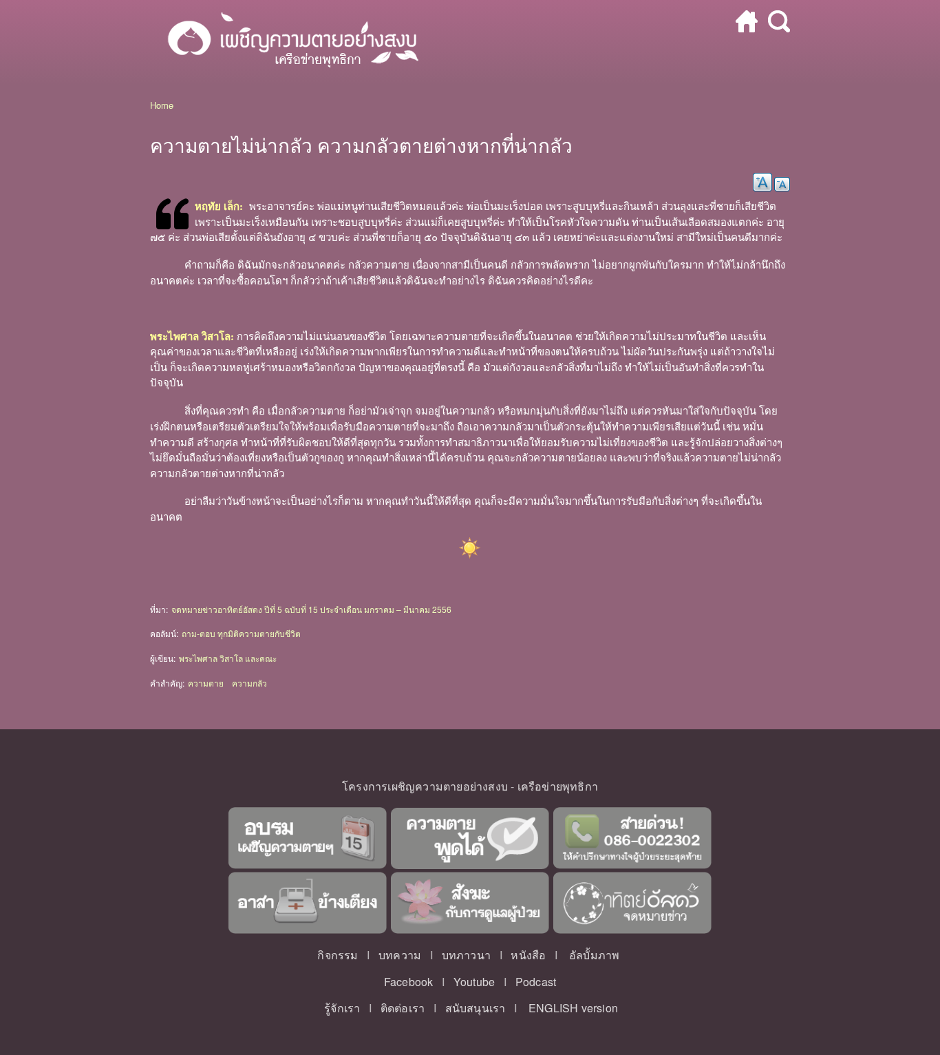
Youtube (474, 982)
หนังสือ (528, 955)
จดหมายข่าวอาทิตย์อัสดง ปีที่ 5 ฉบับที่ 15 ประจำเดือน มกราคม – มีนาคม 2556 (311, 609)
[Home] (286, 42)
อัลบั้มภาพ (594, 955)
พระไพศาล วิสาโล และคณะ (228, 658)
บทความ (399, 955)
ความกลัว (249, 683)
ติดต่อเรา (403, 1008)
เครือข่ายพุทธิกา (557, 786)
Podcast (535, 982)
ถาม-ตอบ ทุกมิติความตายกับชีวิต (241, 633)
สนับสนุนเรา (475, 1008)
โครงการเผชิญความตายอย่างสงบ (425, 786)
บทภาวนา (466, 955)
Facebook (409, 982)
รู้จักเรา (342, 1008)
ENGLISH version (573, 1008)
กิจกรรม (337, 955)
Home (161, 105)
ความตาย (206, 683)
